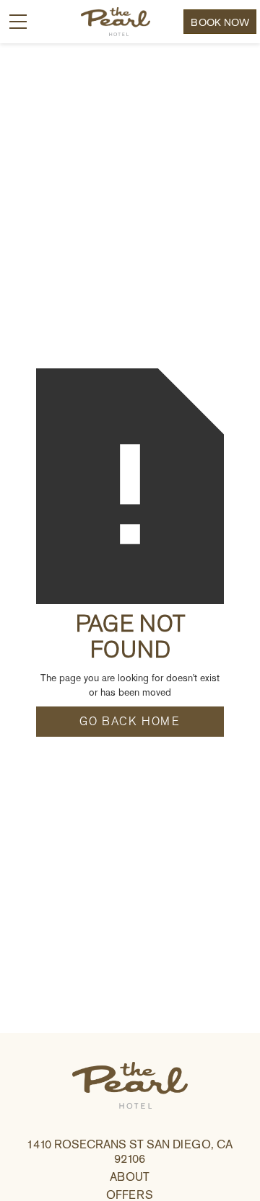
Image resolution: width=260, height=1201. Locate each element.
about (130, 1177)
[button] (18, 21)
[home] (108, 21)
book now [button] (220, 22)
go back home (129, 721)
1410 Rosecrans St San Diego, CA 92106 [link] (130, 1152)
